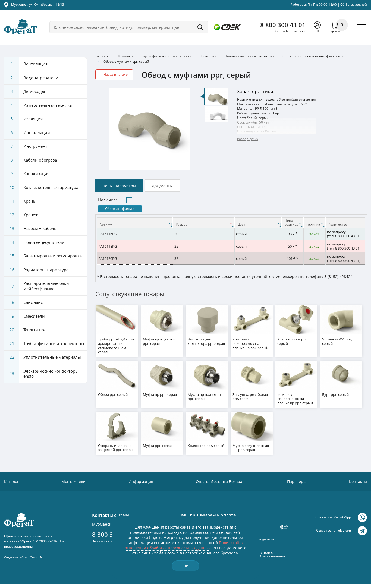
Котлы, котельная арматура (44, 187)
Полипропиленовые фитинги (248, 56)
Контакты (358, 481)
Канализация (30, 173)
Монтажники (73, 481)
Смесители (27, 316)
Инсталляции (30, 132)
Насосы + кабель (33, 228)
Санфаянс (26, 302)
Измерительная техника (41, 105)
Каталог (124, 56)
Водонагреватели (34, 77)
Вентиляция (29, 64)
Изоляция (27, 118)
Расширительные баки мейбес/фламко (39, 285)
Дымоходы (28, 91)
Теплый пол (28, 329)
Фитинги (207, 56)
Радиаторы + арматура (39, 269)
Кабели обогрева (34, 160)
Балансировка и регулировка (46, 255)
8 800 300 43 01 (283, 25)
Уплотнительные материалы (45, 357)
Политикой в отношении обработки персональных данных (184, 545)
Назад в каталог (116, 74)
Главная (102, 56)
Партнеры (296, 481)
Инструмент (29, 146)
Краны (23, 201)
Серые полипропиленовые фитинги (311, 56)
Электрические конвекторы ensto (44, 373)
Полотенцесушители (37, 242)
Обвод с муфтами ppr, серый (126, 61)
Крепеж (24, 214)
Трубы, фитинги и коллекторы (165, 56)
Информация (140, 481)
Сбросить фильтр (120, 208)
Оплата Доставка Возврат (220, 481)
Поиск (200, 27)
